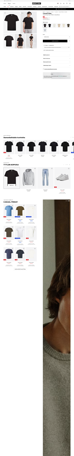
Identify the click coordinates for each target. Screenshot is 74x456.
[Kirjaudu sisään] (60, 3)
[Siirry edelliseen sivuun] (71, 137)
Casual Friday (10, 202)
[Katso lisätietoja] (9, 159)
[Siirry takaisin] (5, 13)
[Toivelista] (66, 3)
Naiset (5, 3)
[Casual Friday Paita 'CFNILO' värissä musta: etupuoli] (11, 22)
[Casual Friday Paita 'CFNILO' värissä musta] (8, 41)
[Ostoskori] (70, 3)
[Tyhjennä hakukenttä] (69, 6)
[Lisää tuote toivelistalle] (12, 141)
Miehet (9, 3)
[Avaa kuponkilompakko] (57, 3)
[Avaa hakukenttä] (59, 6)
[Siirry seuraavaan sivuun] (73, 137)
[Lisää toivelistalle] (69, 41)
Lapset (14, 3)
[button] (57, 36)
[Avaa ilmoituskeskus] (63, 3)
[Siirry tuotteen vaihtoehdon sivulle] (45, 25)
